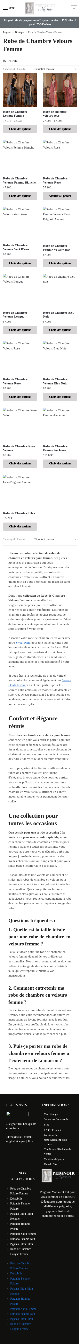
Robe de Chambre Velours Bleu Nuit (55, 381)
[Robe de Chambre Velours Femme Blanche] (20, 157)
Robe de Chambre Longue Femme (15, 113)
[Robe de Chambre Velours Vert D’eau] (20, 224)
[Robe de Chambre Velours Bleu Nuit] (60, 358)
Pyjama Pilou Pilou (21, 1244)
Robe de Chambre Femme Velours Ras (56, 247)
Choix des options (20, 129)
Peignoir (7, 32)
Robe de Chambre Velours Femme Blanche (19, 180)
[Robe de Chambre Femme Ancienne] (60, 425)
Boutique (19, 32)
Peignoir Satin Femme (23, 1233)
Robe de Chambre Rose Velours (19, 448)
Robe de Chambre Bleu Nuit (58, 314)
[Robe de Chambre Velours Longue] (20, 291)
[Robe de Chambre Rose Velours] (20, 425)
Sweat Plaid (23, 642)
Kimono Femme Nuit (22, 1238)
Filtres (13, 61)
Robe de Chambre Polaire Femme (20, 1191)
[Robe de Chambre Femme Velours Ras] (60, 224)
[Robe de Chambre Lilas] (20, 491)
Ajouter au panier (60, 195)
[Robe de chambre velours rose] (60, 90)
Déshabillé (16, 1198)
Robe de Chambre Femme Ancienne (55, 448)
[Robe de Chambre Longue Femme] (20, 90)
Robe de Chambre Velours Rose (55, 180)
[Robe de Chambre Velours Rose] (60, 157)
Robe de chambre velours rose (55, 113)
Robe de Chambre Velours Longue (15, 314)
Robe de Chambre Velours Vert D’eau (16, 247)
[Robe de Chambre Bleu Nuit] (60, 291)
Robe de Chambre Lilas (19, 513)
